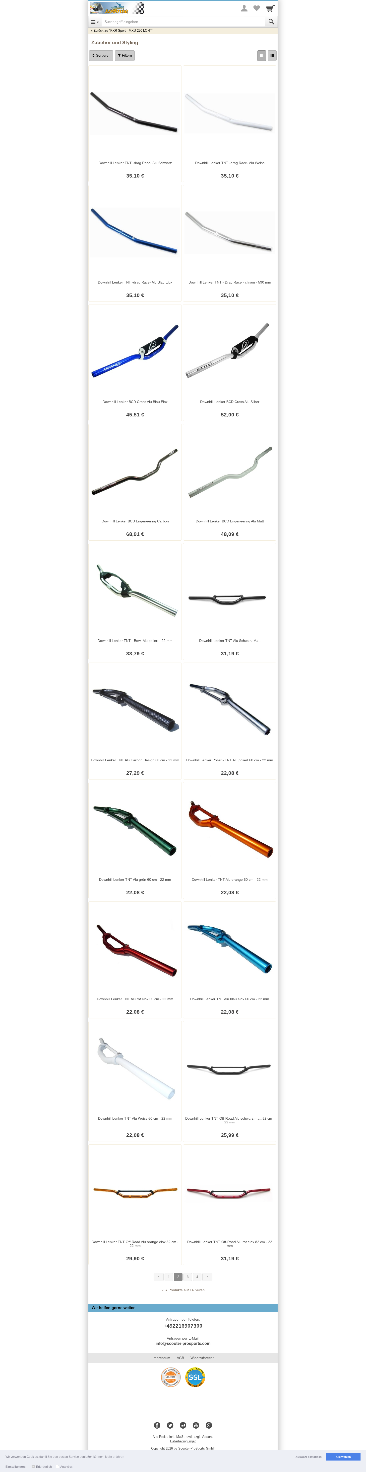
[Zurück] (159, 1277)
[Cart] (271, 8)
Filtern (126, 55)
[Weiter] (207, 1277)
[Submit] (271, 21)
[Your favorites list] (256, 8)
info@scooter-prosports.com (183, 1343)
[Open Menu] (95, 21)
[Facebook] (157, 1425)
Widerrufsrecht (202, 1358)
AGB (180, 1358)
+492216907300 (183, 1326)
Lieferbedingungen (183, 1441)
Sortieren (103, 55)
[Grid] (261, 55)
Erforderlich (44, 1467)
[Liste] (272, 55)
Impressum (161, 1358)
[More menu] (244, 8)
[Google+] (208, 1425)
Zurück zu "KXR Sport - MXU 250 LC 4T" (123, 30)
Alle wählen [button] (343, 1456)
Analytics (66, 1467)
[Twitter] (170, 1425)
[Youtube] (195, 1425)
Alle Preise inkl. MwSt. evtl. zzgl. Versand (183, 1437)
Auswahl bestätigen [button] (309, 1456)
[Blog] (183, 1425)
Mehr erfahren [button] (114, 1457)
